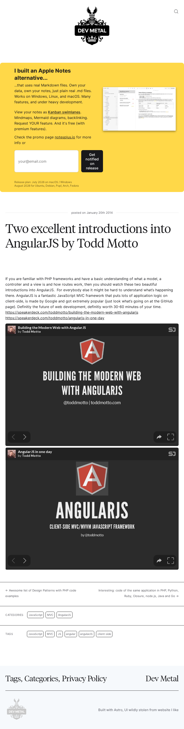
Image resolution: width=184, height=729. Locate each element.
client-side (104, 634)
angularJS (86, 634)
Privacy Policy (84, 678)
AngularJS (64, 615)
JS (59, 634)
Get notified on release (92, 161)
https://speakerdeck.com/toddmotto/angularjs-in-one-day (54, 318)
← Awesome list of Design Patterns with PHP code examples (40, 593)
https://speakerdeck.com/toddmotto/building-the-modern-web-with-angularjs (71, 312)
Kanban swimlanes (64, 112)
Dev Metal (162, 678)
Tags (13, 678)
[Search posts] (176, 11)
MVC (50, 615)
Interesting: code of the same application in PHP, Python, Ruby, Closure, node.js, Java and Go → (139, 593)
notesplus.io (65, 137)
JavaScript (35, 615)
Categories (41, 678)
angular (70, 634)
